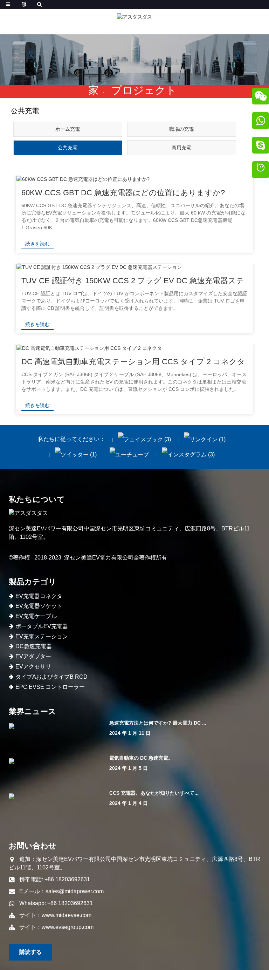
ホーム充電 (67, 129)
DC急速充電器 (33, 646)
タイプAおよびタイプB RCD (51, 677)
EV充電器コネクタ (38, 596)
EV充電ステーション (41, 636)
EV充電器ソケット (38, 606)
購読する (30, 952)
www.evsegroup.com (68, 927)
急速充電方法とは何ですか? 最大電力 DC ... (157, 723)
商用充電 (181, 147)
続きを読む (37, 243)
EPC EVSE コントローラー (50, 687)
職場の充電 (181, 129)
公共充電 (67, 147)
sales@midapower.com (75, 891)
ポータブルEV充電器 (41, 626)
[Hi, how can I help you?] (260, 170)
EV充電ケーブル (36, 616)
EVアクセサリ (33, 667)
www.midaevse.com (66, 915)
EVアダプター (33, 656)
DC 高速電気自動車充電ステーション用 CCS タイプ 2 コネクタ (133, 361)
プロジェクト (144, 90)
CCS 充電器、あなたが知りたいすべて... (154, 793)
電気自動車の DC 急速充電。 (141, 758)
